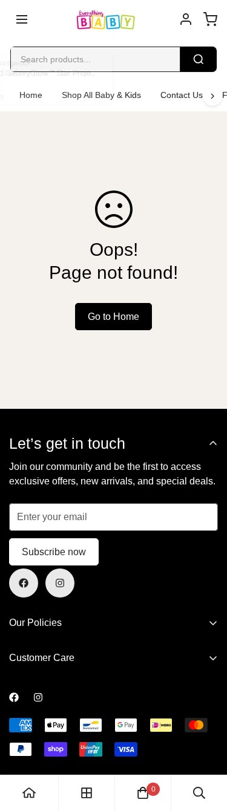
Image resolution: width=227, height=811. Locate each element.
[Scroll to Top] (205, 747)
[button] (143, 793)
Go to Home (113, 316)
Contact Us (181, 95)
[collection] (87, 793)
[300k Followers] (23, 583)
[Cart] (210, 19)
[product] (29, 793)
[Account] (186, 19)
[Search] (198, 59)
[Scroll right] (212, 96)
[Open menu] (22, 19)
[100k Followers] (59, 583)
